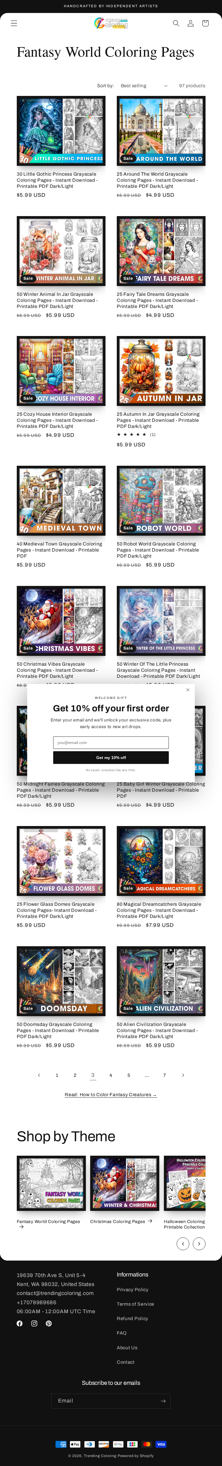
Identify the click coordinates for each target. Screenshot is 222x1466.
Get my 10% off (111, 757)
